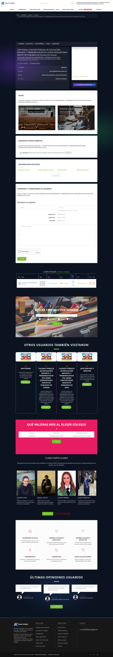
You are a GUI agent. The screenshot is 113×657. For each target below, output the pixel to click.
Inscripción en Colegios (42, 630)
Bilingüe (71, 319)
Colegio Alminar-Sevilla (28, 598)
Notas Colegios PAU (41, 637)
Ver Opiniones (57, 606)
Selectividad (65, 283)
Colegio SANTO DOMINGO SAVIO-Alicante (60, 599)
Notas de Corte (73, 284)
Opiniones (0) (56, 43)
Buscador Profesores (63, 633)
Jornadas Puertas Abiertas (42, 627)
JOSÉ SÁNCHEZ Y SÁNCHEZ (87, 369)
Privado (62, 319)
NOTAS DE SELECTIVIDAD (30, 109)
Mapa (48, 43)
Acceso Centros (61, 627)
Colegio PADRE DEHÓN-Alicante (86, 598)
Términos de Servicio (53, 654)
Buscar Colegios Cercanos (81, 76)
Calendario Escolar (35, 63)
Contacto (99, 9)
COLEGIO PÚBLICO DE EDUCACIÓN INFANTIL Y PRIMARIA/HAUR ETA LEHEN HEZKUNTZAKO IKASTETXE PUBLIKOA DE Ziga (67, 377)
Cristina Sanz (22, 498)
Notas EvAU (30, 43)
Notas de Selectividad (83, 557)
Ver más (25, 382)
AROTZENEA (26, 368)
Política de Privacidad (40, 654)
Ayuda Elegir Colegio (68, 9)
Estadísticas (56, 557)
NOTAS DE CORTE (66, 109)
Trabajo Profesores (48, 9)
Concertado (53, 319)
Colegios (84, 9)
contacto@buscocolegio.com (90, 629)
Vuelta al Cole (83, 283)
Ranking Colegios (62, 640)
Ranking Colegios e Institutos (56, 539)
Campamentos (22, 9)
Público (43, 319)
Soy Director (56, 175)
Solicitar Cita (68, 152)
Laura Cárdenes (84, 498)
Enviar (22, 258)
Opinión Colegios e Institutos (83, 539)
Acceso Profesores (62, 637)
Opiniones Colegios (63, 643)
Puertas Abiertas (40, 43)
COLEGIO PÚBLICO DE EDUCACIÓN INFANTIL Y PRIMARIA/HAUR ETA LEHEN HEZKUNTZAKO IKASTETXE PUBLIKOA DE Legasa (46, 377)
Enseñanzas (21, 43)
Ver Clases (48, 513)
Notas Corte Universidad (42, 640)
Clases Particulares (34, 9)
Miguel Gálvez (42, 498)
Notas (57, 9)
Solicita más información (85, 84)
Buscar (12, 9)
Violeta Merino (63, 498)
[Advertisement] (56, 30)
